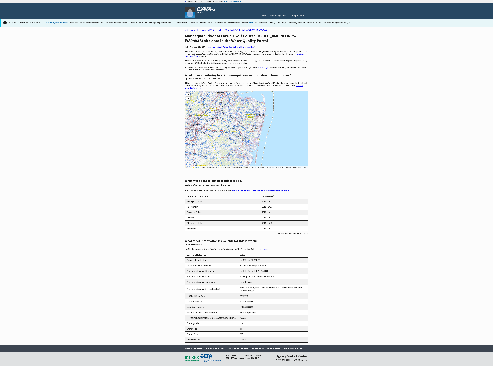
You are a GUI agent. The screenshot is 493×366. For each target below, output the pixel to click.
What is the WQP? (193, 348)
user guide (263, 249)
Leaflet (196, 167)
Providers (201, 29)
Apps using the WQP (238, 348)
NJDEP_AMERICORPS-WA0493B (253, 29)
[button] (188, 95)
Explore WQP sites (293, 348)
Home (263, 16)
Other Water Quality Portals (266, 348)
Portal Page (263, 67)
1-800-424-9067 (283, 360)
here (251, 22)
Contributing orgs (215, 348)
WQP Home (190, 29)
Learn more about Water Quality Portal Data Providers (230, 47)
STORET (211, 29)
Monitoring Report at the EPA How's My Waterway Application (260, 190)
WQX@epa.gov (300, 360)
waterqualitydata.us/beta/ (55, 22)
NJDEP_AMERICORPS (227, 29)
